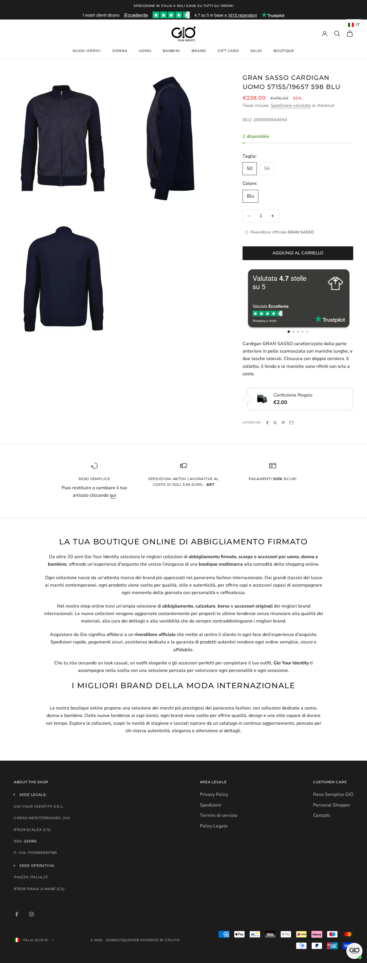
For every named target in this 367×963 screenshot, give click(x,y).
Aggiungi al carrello (297, 253)
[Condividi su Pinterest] (283, 422)
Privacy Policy (214, 794)
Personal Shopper (331, 805)
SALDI (256, 51)
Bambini (171, 51)
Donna (120, 51)
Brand (199, 51)
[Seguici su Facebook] (16, 914)
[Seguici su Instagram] (31, 914)
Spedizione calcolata (291, 105)
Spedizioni (210, 805)
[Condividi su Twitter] (275, 422)
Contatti (321, 815)
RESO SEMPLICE (94, 479)
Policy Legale (214, 826)
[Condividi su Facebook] (267, 422)
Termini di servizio (218, 815)
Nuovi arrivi (87, 51)
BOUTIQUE (284, 51)
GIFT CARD (228, 51)
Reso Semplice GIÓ (333, 794)
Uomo (145, 51)
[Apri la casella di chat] (354, 951)
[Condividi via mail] (291, 422)
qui (113, 495)
